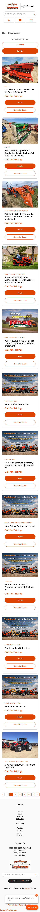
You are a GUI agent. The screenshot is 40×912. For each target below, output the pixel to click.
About (20, 814)
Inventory (20, 819)
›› (37, 795)
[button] (9, 20)
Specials (20, 835)
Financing (20, 824)
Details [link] (20, 103)
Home (20, 811)
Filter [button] (21, 45)
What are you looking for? (15, 14)
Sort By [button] (20, 51)
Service (20, 830)
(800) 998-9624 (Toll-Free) (20, 848)
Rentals (20, 828)
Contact (20, 833)
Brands (20, 816)
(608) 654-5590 (20, 853)
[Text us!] (32, 907)
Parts (20, 821)
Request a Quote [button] (20, 110)
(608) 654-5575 (20, 850)
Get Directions (20, 855)
